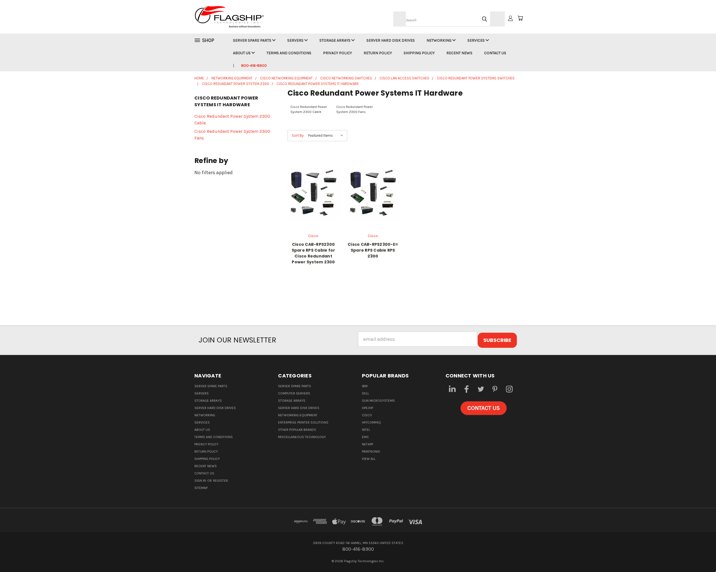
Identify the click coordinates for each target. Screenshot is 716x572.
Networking (439, 40)
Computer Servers (294, 393)
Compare (311, 198)
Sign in (200, 481)
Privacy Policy (337, 53)
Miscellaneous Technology (302, 437)
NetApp (367, 444)
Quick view (313, 186)
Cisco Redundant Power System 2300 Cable (232, 120)
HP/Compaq (371, 422)
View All (368, 459)
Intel (366, 430)
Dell (365, 393)
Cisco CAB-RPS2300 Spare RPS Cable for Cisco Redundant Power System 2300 (313, 253)
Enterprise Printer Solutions (303, 422)
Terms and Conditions (289, 53)
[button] (483, 408)
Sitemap (201, 488)
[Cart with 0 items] (520, 18)
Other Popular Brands (297, 430)
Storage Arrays (335, 40)
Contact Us (495, 53)
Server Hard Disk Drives (390, 40)
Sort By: (298, 135)
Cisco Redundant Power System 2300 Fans (232, 135)
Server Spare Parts (252, 40)
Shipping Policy (419, 53)
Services (476, 40)
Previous (699, 554)
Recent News (459, 53)
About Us (242, 53)
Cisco (367, 415)
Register (220, 481)
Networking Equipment (297, 415)
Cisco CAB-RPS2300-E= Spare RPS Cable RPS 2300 (373, 250)
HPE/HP (367, 408)
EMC (365, 437)
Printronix (371, 451)
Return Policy (378, 53)
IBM (365, 386)
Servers (295, 40)
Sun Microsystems (378, 401)
